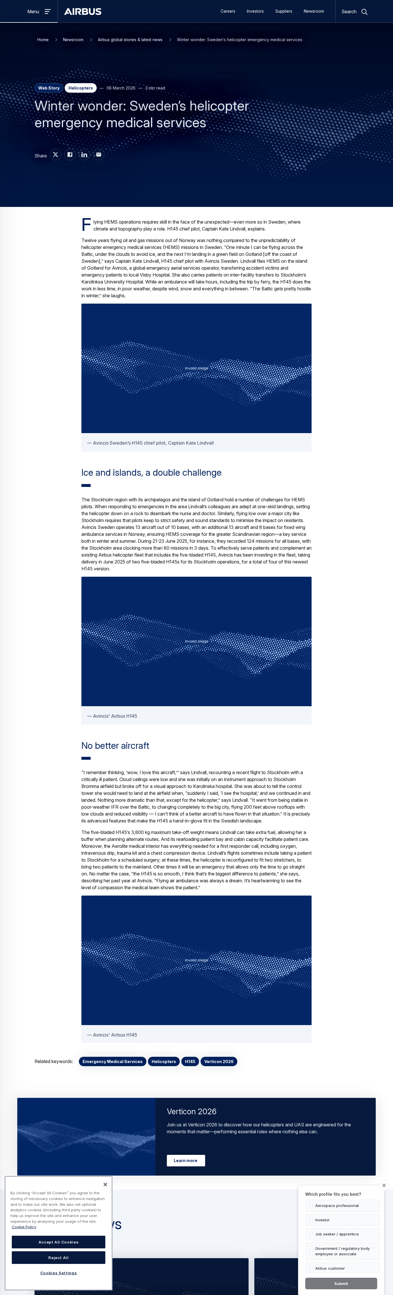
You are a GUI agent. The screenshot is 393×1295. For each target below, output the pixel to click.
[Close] (105, 1184)
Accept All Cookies (59, 1242)
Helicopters (164, 1061)
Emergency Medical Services (113, 1061)
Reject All (58, 1257)
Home (43, 39)
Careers (228, 11)
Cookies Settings (58, 1273)
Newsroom (314, 11)
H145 (190, 1061)
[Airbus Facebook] (70, 154)
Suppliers (283, 11)
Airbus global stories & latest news (130, 39)
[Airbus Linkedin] (84, 154)
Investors (255, 11)
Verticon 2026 (219, 1061)
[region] (58, 1233)
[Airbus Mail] (98, 154)
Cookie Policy (24, 1226)
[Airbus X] (55, 154)
